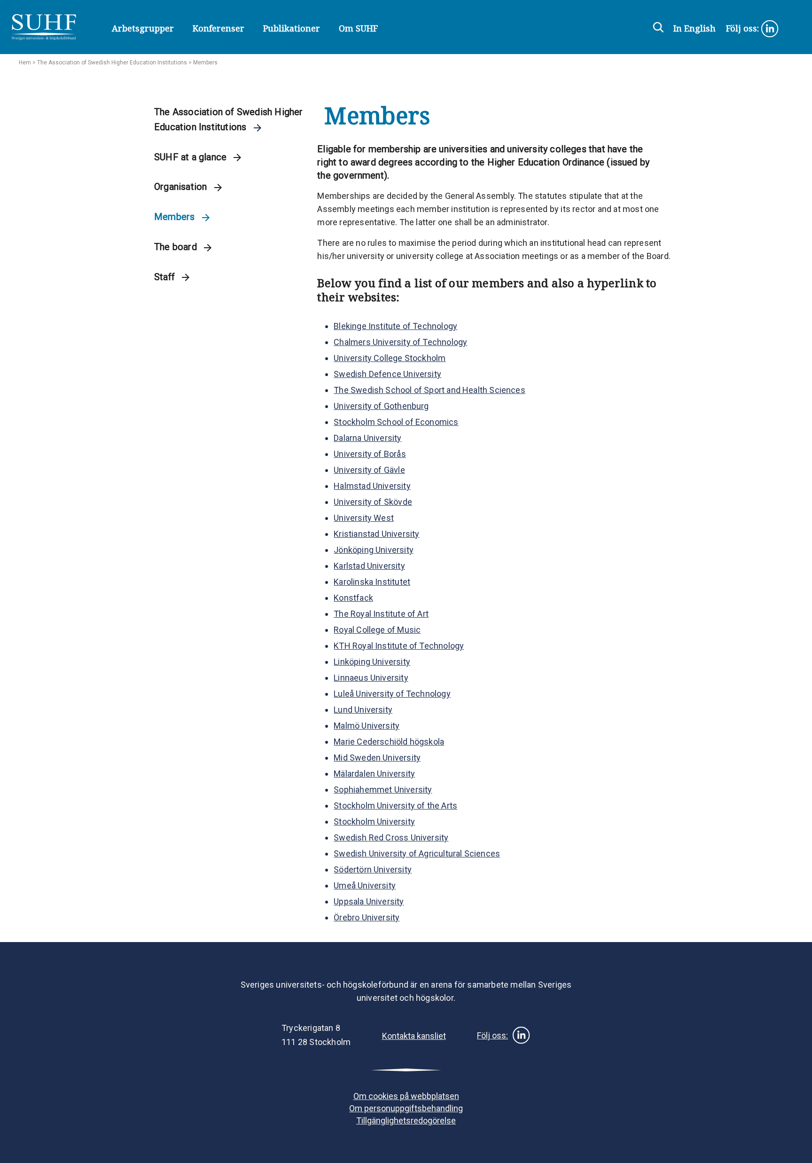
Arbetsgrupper (143, 28)
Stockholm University (374, 821)
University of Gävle (369, 470)
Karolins (349, 582)
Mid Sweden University (377, 757)
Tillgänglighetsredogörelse (406, 1120)
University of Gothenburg (381, 406)
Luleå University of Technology (392, 694)
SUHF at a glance (191, 157)
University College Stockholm (389, 358)
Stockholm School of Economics (396, 422)
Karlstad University (369, 566)
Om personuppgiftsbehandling (406, 1108)
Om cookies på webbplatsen (406, 1096)
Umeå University (365, 885)
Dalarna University (367, 438)
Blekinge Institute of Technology (395, 326)
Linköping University (372, 662)
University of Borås (370, 454)
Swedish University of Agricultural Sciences (417, 853)
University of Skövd (370, 502)
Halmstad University (372, 486)
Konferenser (218, 28)
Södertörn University (373, 869)
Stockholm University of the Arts (395, 805)
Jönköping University (374, 550)
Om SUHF (358, 28)
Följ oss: (743, 28)
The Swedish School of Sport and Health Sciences (429, 390)
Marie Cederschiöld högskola (389, 742)
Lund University (363, 710)
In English (694, 28)
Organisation (182, 186)
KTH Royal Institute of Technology (399, 646)
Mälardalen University (374, 773)
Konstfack (353, 598)
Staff (165, 277)
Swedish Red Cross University (391, 837)
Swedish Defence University (387, 374)
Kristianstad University (376, 534)
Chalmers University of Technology (400, 342)
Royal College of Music (377, 630)
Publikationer (291, 28)
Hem (25, 62)
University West (364, 518)
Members (175, 216)
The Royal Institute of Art (381, 614)
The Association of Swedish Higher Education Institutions (112, 62)
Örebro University (366, 917)
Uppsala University (369, 901)
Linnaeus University (371, 678)
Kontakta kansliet (414, 1036)
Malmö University (366, 726)
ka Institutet (387, 582)
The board (176, 246)
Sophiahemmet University (383, 789)
